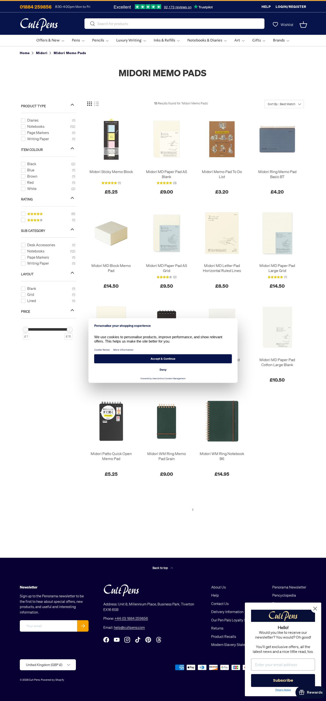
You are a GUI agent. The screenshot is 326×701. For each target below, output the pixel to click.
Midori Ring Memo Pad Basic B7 (277, 174)
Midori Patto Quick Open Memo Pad (111, 456)
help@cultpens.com (129, 627)
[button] (303, 24)
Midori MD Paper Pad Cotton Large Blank (277, 362)
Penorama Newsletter (289, 587)
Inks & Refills (164, 40)
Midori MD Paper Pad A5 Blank (166, 174)
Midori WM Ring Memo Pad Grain (166, 456)
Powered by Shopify (52, 679)
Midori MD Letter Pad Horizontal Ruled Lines (222, 268)
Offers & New (48, 40)
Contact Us (220, 603)
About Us (218, 587)
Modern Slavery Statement (232, 644)
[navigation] (52, 220)
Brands (279, 40)
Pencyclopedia (284, 595)
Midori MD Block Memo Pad (111, 268)
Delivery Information (227, 611)
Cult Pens (34, 679)
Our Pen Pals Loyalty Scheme (234, 620)
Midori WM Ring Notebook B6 (222, 456)
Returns (217, 628)
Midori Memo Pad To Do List (222, 174)
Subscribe (283, 680)
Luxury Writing (129, 40)
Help (266, 7)
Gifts (256, 40)
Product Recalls (223, 636)
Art (237, 40)
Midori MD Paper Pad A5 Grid (166, 268)
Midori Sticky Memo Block (111, 171)
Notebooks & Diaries (204, 40)
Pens (76, 40)
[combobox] (174, 23)
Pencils (98, 40)
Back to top (160, 568)
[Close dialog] (315, 608)
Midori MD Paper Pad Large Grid (277, 268)
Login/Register (291, 7)
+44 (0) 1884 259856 (131, 618)
